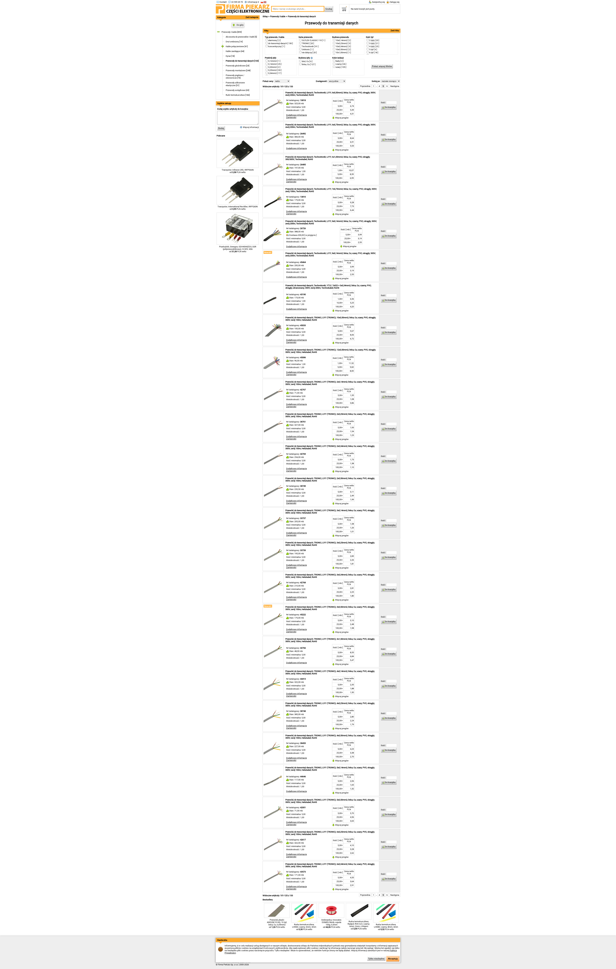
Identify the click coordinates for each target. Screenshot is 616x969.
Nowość (268, 252)
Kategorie (221, 17)
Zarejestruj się (378, 2)
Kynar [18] (230, 56)
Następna (394, 86)
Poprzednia (365, 86)
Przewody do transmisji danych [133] (242, 61)
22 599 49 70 (237, 2)
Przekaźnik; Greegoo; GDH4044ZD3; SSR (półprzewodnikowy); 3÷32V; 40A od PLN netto (237, 249)
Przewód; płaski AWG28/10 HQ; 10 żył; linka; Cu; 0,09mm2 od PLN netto (277, 923)
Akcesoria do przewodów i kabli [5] (241, 37)
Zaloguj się (394, 2)
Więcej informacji (250, 127)
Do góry (240, 25)
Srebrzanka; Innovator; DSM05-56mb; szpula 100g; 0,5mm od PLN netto (331, 923)
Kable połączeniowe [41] (237, 46)
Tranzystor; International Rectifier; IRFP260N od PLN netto (238, 207)
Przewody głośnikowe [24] (237, 65)
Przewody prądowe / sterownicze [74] (235, 76)
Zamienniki (291, 117)
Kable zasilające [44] (235, 51)
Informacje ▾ (253, 2)
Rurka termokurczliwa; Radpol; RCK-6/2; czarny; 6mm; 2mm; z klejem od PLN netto (359, 925)
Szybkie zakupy (224, 103)
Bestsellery (268, 899)
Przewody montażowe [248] (238, 70)
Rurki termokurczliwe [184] (238, 95)
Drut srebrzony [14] (234, 41)
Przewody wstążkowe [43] (237, 90)
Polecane (221, 136)
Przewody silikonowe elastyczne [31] (235, 84)
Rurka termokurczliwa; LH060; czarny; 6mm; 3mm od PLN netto (304, 927)
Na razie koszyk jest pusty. (363, 9)
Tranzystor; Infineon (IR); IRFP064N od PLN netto (238, 171)
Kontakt (223, 2)
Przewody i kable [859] (232, 32)
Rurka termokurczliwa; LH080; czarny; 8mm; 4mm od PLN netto (386, 927)
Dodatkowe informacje (296, 115)
